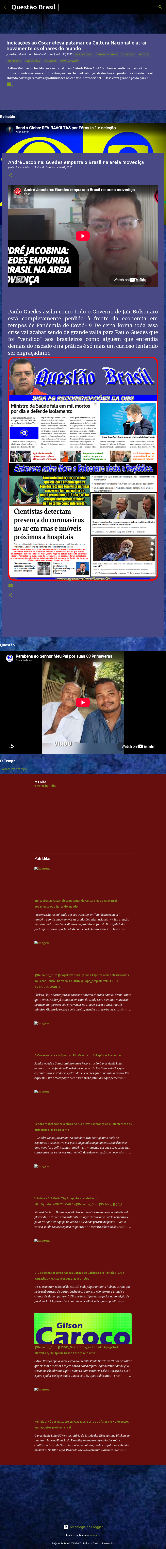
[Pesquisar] (160, 7)
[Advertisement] (83, 822)
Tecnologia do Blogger (85, 1527)
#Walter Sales (83, 54)
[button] (10, 175)
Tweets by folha (45, 786)
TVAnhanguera (69, 61)
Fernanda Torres (106, 54)
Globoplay (128, 54)
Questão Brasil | (35, 7)
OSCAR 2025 (14, 61)
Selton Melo (33, 61)
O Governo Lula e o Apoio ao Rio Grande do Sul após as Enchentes (77, 1055)
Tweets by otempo (13, 769)
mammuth (94, 1535)
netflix (143, 54)
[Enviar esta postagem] (10, 587)
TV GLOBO (50, 61)
